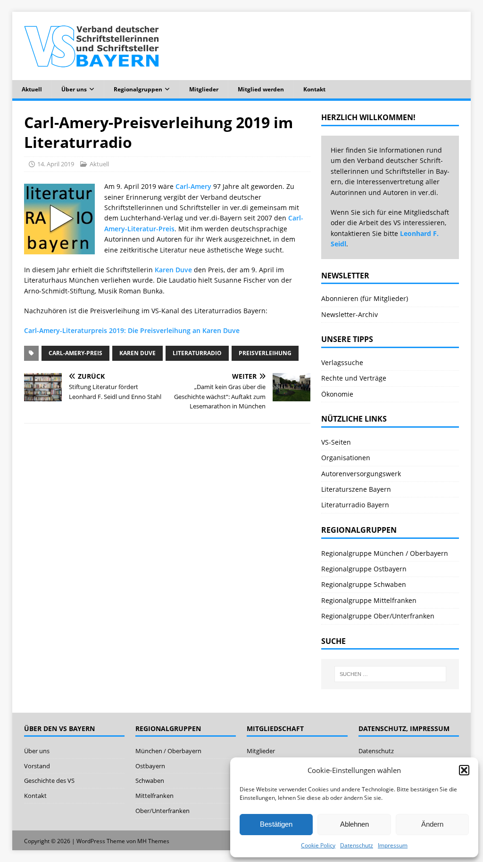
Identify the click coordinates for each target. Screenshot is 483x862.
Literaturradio (197, 353)
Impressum (393, 845)
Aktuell (32, 89)
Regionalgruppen (138, 89)
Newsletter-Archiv (349, 314)
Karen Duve (173, 269)
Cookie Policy (318, 845)
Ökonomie (337, 394)
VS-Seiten (336, 442)
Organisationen (345, 457)
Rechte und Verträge (353, 378)
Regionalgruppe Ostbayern (364, 568)
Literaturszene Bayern (356, 489)
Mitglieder (203, 89)
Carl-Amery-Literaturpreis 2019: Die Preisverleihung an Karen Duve (132, 330)
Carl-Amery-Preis (75, 353)
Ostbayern (150, 766)
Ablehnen (354, 824)
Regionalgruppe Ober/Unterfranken (377, 615)
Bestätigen (276, 824)
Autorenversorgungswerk (361, 473)
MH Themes (153, 841)
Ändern (432, 824)
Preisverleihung (265, 353)
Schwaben (149, 780)
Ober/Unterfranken (162, 810)
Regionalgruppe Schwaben (363, 584)
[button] (464, 770)
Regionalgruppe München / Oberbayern (384, 553)
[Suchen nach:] (390, 674)
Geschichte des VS (49, 780)
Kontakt (314, 89)
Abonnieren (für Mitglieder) (364, 298)
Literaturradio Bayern (355, 504)
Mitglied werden (261, 89)
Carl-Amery (193, 186)
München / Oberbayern (168, 751)
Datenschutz (356, 845)
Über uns (74, 89)
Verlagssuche (342, 362)
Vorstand (37, 766)
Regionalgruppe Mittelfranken (368, 600)
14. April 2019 (55, 164)
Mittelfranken (154, 795)
